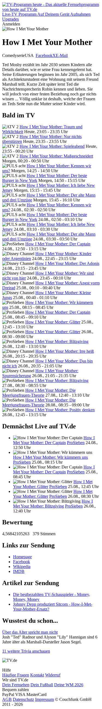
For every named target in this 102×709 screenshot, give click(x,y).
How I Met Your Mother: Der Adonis (67, 263)
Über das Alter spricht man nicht (30, 632)
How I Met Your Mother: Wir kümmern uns (50, 457)
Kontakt (37, 675)
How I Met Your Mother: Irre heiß (64, 351)
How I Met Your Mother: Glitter (52, 322)
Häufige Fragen (15, 675)
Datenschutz (23, 699)
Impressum (44, 699)
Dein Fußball (41, 684)
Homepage (22, 556)
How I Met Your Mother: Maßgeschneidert (56, 156)
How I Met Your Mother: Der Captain (57, 244)
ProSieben (76, 442)
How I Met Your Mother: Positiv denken (60, 410)
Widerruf (52, 675)
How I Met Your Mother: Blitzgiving (56, 341)
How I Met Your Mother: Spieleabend (52, 146)
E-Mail (62, 55)
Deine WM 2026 (68, 684)
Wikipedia (21, 566)
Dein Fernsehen (15, 684)
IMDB (18, 571)
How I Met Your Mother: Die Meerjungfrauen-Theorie (39, 392)
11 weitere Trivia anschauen (26, 651)
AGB (7, 699)
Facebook (44, 55)
